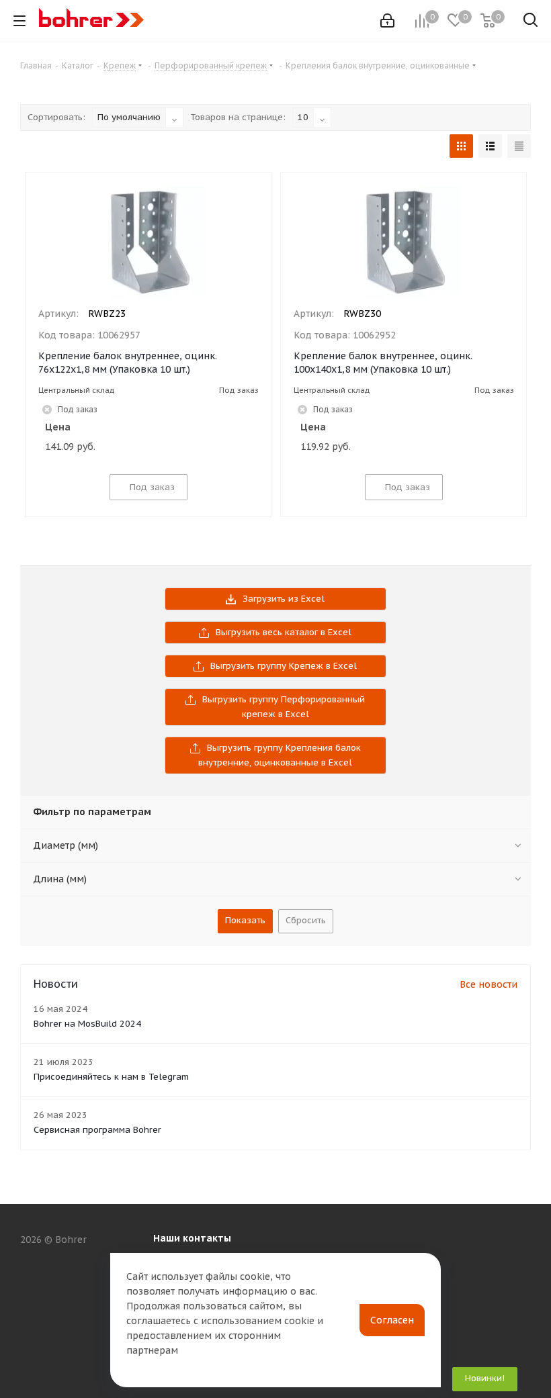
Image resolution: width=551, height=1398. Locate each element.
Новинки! (485, 1378)
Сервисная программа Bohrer (97, 1129)
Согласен (392, 1320)
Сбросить (306, 920)
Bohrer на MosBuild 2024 (87, 1023)
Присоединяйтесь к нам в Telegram (111, 1076)
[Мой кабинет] (387, 21)
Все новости (488, 984)
